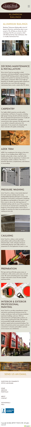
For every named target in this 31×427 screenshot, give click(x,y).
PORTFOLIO (4, 392)
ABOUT (3, 396)
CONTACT (4, 398)
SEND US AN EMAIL (15, 374)
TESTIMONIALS (5, 402)
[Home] (10, 6)
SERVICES (4, 390)
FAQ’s (2, 404)
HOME (3, 388)
